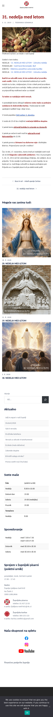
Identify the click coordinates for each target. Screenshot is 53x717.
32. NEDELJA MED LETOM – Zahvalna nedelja (29, 72)
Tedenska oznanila (24, 23)
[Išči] (45, 399)
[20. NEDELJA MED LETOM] (26, 232)
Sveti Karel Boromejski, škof (25, 66)
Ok (27, 713)
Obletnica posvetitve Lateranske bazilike (26, 69)
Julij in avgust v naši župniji (15, 418)
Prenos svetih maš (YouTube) (16, 462)
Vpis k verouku (11, 429)
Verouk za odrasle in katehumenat (18, 440)
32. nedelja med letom (25, 189)
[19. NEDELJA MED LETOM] (26, 290)
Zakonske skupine (12, 451)
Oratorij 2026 (10, 423)
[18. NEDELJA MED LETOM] (26, 347)
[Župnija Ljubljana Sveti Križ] (26, 6)
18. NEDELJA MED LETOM (14, 378)
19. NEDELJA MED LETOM (14, 321)
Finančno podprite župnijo (17, 663)
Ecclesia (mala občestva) (15, 445)
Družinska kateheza (13, 434)
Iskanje (7, 394)
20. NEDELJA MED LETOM (14, 264)
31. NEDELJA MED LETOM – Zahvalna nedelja (29, 63)
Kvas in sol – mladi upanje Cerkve (27, 181)
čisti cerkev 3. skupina (25, 115)
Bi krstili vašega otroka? (14, 456)
